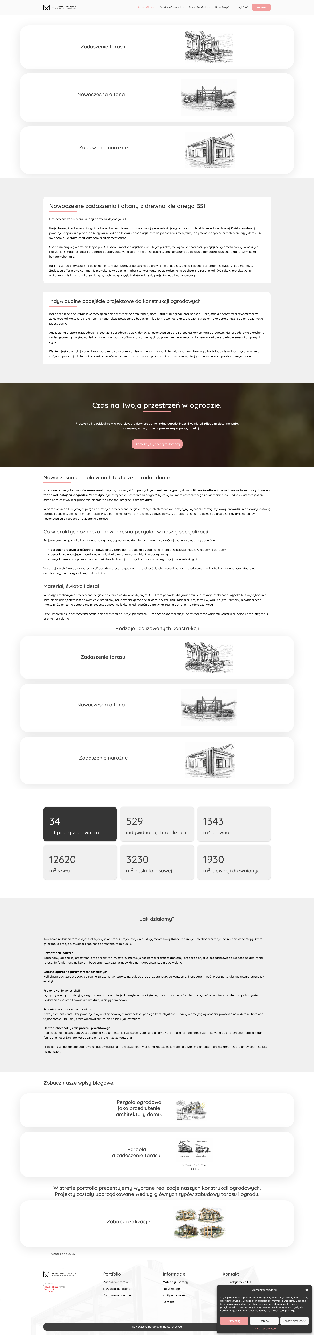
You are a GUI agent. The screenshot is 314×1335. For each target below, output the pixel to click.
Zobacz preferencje (294, 1320)
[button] (307, 1290)
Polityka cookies (174, 1295)
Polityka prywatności (265, 1328)
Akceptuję (234, 1320)
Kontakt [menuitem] (261, 7)
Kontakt (168, 1302)
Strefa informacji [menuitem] (170, 7)
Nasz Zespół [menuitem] (222, 7)
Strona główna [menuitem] (146, 7)
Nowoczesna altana (116, 1288)
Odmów (264, 1320)
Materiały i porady (175, 1282)
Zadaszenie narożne (117, 1295)
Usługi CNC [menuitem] (241, 7)
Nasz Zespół (171, 1288)
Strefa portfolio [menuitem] (198, 7)
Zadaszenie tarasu (116, 1282)
